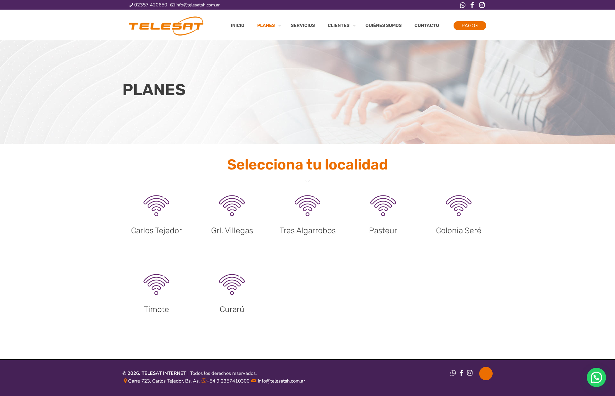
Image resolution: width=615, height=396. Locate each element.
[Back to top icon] (486, 373)
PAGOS (470, 25)
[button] (596, 377)
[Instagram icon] (482, 5)
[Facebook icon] (472, 5)
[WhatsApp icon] (462, 5)
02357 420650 (150, 5)
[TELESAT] (166, 25)
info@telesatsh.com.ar (198, 5)
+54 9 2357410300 (228, 381)
